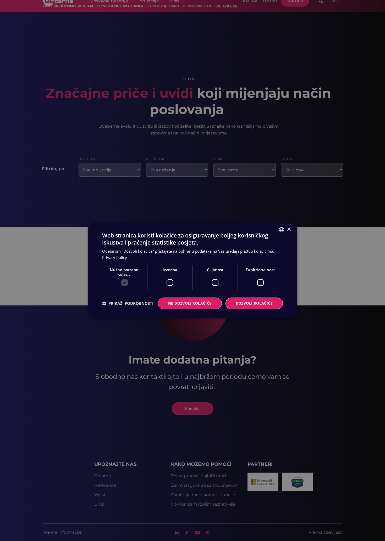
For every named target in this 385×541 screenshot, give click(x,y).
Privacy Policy (114, 257)
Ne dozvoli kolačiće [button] (190, 303)
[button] (127, 303)
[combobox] (281, 229)
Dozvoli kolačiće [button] (254, 303)
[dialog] (192, 270)
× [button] (289, 229)
